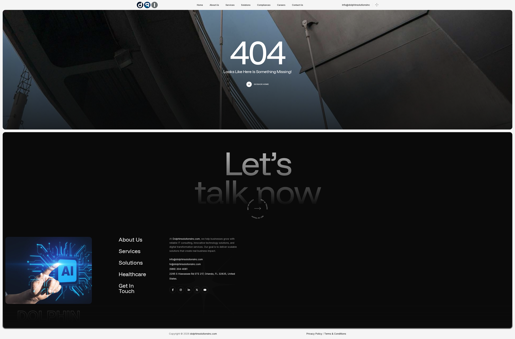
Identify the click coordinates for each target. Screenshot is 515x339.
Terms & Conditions (335, 333)
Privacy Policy (314, 333)
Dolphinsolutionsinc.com (186, 238)
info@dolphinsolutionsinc (356, 4)
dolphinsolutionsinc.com (203, 333)
